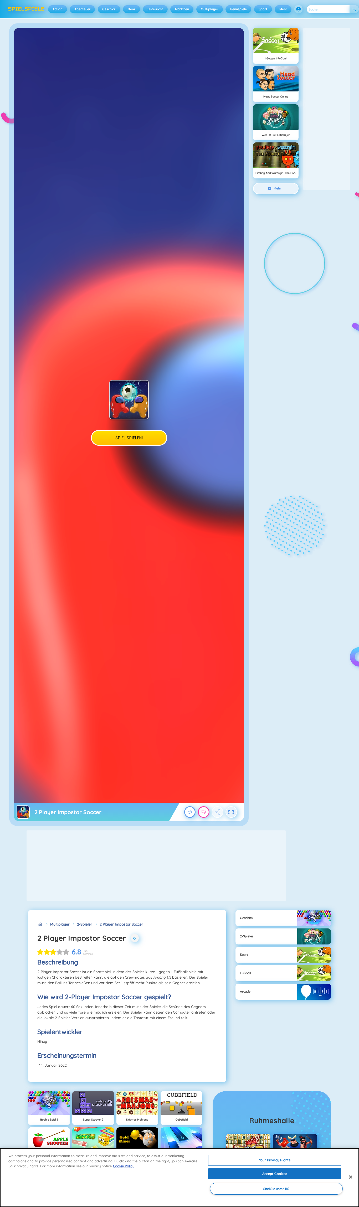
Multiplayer (209, 9)
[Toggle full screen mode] (231, 812)
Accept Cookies (274, 1174)
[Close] (350, 1177)
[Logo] (26, 9)
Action (57, 9)
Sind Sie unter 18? (276, 1189)
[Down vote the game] (203, 812)
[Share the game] (217, 812)
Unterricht (155, 9)
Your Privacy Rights (274, 1160)
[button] (298, 9)
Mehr (283, 9)
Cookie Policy (123, 1166)
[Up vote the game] (190, 812)
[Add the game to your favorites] (135, 938)
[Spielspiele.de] (40, 924)
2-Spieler (84, 924)
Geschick (109, 9)
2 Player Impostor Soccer (121, 924)
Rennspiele (238, 9)
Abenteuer (82, 9)
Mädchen (182, 9)
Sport (263, 9)
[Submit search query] (354, 9)
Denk (132, 9)
